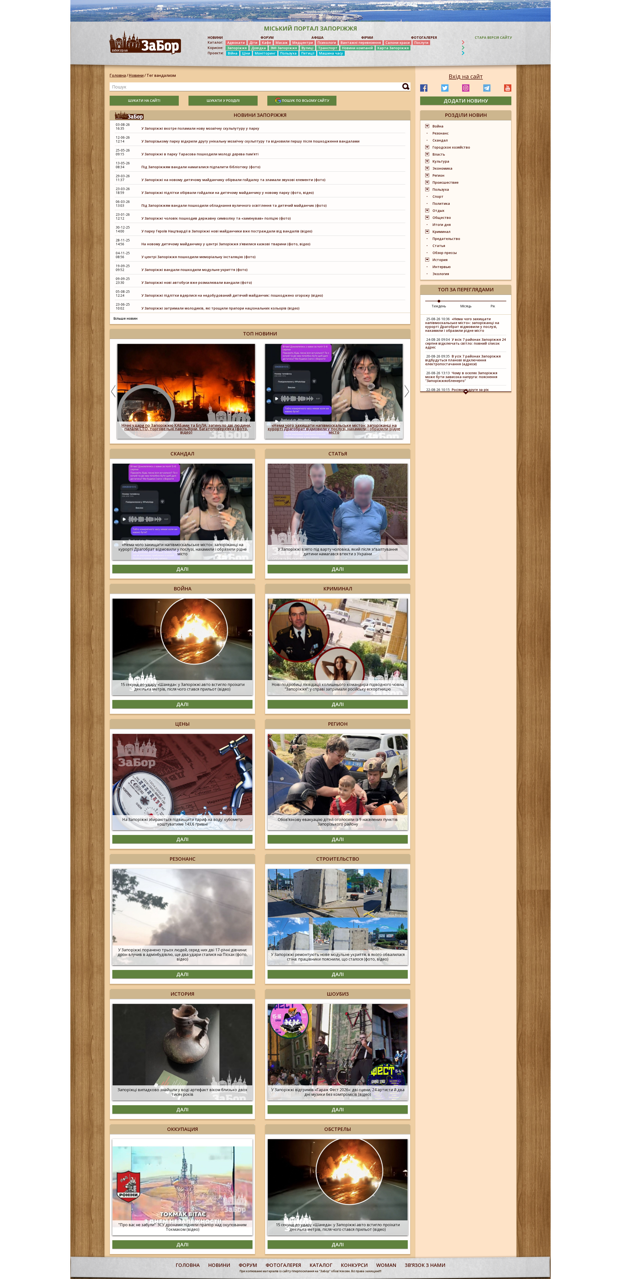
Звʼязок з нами (425, 1265)
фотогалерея (283, 1265)
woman (386, 1265)
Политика (441, 203)
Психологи (327, 42)
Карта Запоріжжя (393, 48)
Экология (441, 273)
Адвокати (236, 42)
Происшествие (445, 182)
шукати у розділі (223, 100)
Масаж (282, 42)
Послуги (421, 42)
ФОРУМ (267, 37)
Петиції (307, 53)
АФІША (317, 37)
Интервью (442, 266)
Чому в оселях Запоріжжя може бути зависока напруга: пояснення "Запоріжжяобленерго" (461, 377)
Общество (442, 217)
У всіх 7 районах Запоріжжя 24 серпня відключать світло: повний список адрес (465, 343)
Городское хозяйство (451, 147)
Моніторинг (265, 53)
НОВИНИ (215, 37)
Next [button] (407, 391)
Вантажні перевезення (361, 42)
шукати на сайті (144, 100)
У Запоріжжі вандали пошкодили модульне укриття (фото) (194, 269)
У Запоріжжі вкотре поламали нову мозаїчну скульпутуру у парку (200, 128)
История (440, 259)
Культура (441, 161)
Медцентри (302, 42)
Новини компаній (357, 48)
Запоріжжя (237, 48)
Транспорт (327, 48)
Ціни (246, 53)
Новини (136, 75)
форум (248, 1265)
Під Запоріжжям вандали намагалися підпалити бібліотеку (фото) (200, 167)
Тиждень (439, 306)
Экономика (442, 168)
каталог (321, 1265)
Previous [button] (113, 391)
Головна (118, 75)
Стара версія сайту (493, 37)
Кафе (266, 42)
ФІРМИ (367, 37)
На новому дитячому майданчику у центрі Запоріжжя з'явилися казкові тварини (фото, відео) (225, 244)
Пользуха (288, 53)
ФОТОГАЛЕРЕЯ (424, 37)
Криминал (441, 231)
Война (438, 126)
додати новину (466, 100)
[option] (186, 391)
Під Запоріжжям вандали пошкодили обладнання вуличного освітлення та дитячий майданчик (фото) (234, 205)
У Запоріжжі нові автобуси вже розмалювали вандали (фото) (196, 282)
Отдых (438, 210)
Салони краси (397, 42)
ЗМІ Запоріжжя (283, 48)
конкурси (354, 1265)
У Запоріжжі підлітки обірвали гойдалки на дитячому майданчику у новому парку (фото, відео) (227, 192)
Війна (232, 53)
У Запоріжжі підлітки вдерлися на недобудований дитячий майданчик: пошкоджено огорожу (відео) (232, 295)
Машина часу (331, 53)
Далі (182, 569)
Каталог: (215, 42)
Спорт (438, 196)
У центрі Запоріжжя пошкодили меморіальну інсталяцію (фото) (198, 256)
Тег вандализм (161, 75)
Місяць (466, 306)
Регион (438, 175)
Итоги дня (442, 224)
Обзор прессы (445, 252)
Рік (492, 306)
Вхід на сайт (466, 76)
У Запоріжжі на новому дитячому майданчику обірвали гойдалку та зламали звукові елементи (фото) (233, 179)
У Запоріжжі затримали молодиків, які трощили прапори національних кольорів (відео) (220, 308)
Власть (439, 154)
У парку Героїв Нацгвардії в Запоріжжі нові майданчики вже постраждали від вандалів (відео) (226, 231)
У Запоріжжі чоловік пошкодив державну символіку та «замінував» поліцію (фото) (216, 218)
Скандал (440, 140)
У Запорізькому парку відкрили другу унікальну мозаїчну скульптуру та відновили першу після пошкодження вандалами (250, 141)
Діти (253, 42)
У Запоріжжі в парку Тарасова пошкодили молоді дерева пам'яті (200, 154)
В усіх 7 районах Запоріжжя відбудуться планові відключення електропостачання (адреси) (463, 360)
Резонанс (441, 133)
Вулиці (307, 48)
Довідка (258, 48)
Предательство (446, 238)
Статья (439, 245)
